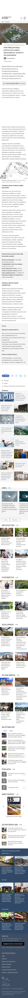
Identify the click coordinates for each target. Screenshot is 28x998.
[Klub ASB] (21, 18)
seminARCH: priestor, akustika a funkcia (16, 774)
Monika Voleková (11, 58)
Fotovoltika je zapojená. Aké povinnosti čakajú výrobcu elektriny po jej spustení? (21, 615)
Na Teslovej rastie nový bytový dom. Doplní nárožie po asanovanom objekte (6, 665)
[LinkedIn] (20, 376)
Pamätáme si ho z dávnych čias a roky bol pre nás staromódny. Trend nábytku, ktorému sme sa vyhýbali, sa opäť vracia (20, 898)
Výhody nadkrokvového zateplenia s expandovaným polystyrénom (17, 836)
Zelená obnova (8, 675)
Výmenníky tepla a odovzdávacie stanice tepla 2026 (16, 780)
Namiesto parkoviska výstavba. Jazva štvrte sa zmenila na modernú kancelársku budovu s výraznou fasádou (16, 755)
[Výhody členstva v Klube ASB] (4, 83)
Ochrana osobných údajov (9, 969)
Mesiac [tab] (11, 730)
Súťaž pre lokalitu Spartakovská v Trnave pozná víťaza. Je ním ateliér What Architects (6, 541)
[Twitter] (16, 376)
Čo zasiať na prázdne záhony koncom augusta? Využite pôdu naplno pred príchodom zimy (20, 926)
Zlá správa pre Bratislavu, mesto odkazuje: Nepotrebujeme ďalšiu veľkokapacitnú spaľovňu (20, 717)
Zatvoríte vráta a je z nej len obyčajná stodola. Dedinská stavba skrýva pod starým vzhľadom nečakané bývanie (7, 897)
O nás (3, 956)
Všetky (6, 519)
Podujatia (6, 769)
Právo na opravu (6, 967)
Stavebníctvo (8, 577)
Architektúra (8, 525)
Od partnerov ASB (10, 825)
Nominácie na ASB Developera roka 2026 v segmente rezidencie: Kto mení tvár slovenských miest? (9, 507)
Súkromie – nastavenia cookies (10, 972)
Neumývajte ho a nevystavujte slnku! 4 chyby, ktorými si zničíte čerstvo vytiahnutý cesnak (7, 926)
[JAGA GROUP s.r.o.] (6, 981)
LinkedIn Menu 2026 (13, 787)
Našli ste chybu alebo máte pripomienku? (14, 386)
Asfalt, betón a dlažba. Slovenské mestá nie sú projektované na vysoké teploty (6, 691)
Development (8, 624)
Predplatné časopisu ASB (8, 961)
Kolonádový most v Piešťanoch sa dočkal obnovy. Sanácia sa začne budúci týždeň (6, 615)
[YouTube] (25, 376)
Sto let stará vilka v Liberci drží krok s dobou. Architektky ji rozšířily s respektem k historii (7, 870)
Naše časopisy (8, 794)
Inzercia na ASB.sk (6, 964)
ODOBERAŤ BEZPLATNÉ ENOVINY (13, 944)
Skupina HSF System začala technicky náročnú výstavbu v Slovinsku (15, 843)
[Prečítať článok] (9, 496)
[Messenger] (12, 376)
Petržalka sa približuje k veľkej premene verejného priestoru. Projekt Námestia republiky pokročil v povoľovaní (21, 564)
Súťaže (5, 383)
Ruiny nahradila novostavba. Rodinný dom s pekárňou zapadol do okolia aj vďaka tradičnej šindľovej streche (16, 735)
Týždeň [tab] (5, 730)
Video (4, 488)
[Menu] (25, 18)
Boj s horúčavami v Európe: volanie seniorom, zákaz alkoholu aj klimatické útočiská (6, 716)
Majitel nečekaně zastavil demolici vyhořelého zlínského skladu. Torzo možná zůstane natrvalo (20, 870)
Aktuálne (6, 380)
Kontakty (4, 958)
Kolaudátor (15, 519)
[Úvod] (6, 17)
